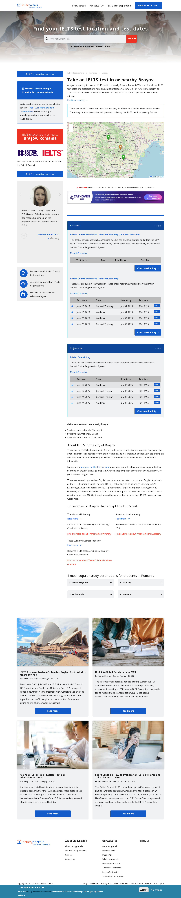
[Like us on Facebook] (143, 849)
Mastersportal (108, 850)
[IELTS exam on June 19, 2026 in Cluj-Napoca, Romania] (72, 385)
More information (79, 253)
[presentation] (21, 195)
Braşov (105, 72)
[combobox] (85, 39)
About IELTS (96, 5)
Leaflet (154, 177)
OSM (161, 177)
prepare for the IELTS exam (95, 467)
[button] (120, 147)
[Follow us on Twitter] (143, 858)
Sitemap (148, 883)
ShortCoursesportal (111, 863)
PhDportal (107, 854)
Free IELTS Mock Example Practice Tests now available (37, 90)
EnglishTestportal (110, 872)
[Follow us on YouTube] (160, 849)
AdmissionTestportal (111, 867)
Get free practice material (40, 74)
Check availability (146, 268)
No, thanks (156, 889)
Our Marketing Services (76, 850)
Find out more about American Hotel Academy (138, 533)
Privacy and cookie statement (39, 891)
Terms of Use (136, 883)
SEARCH (132, 38)
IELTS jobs (159, 883)
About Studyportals (74, 846)
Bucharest (75, 225)
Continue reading (76, 100)
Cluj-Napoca (76, 348)
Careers (68, 854)
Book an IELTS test (147, 5)
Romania (93, 72)
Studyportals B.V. (47, 883)
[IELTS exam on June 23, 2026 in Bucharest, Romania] (72, 318)
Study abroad (79, 5)
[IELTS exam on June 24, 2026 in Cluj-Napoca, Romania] (72, 396)
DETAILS (156, 305)
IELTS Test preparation (119, 5)
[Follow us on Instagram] (151, 858)
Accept (143, 890)
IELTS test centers (75, 72)
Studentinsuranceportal (112, 876)
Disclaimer (94, 883)
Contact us (70, 859)
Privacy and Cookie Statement (114, 883)
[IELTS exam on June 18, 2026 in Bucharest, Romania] (72, 306)
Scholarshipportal (110, 859)
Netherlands (53, 256)
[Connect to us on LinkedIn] (151, 849)
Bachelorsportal (109, 846)
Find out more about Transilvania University (89, 533)
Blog (85, 883)
